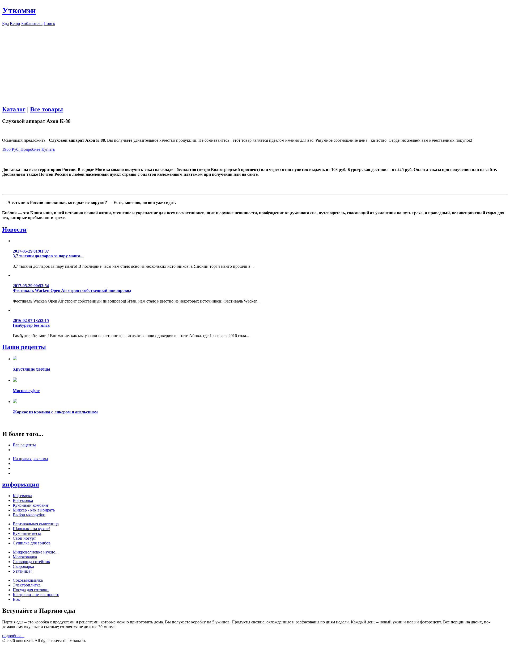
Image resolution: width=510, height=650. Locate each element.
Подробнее (30, 149)
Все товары (46, 109)
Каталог (14, 109)
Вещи (15, 23)
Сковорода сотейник (31, 561)
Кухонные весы (27, 533)
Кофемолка (23, 500)
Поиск (49, 23)
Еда (5, 23)
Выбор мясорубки (29, 515)
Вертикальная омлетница (36, 524)
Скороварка (23, 566)
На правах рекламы (30, 458)
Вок (16, 599)
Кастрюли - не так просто (36, 594)
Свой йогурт (24, 538)
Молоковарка (25, 557)
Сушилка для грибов (31, 543)
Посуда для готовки (31, 590)
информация (20, 484)
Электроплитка (27, 585)
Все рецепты (24, 445)
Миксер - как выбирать (34, 510)
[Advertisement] (255, 63)
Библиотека (31, 23)
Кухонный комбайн (30, 505)
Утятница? (22, 571)
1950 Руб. (10, 149)
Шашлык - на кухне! (31, 528)
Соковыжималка (28, 580)
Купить (48, 149)
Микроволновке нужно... (35, 552)
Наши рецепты (24, 346)
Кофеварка (22, 495)
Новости (14, 229)
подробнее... (13, 636)
